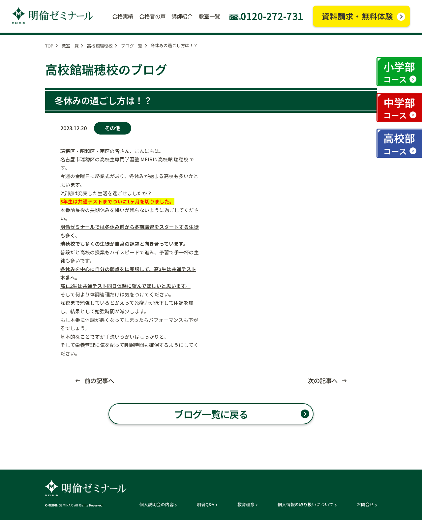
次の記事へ (323, 380)
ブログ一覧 (131, 46)
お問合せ (365, 505)
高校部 (399, 143)
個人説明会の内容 (156, 505)
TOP (49, 46)
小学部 (399, 72)
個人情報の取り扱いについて (305, 505)
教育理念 (246, 505)
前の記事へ (99, 380)
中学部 (399, 108)
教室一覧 (70, 46)
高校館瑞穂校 (100, 46)
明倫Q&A (205, 505)
